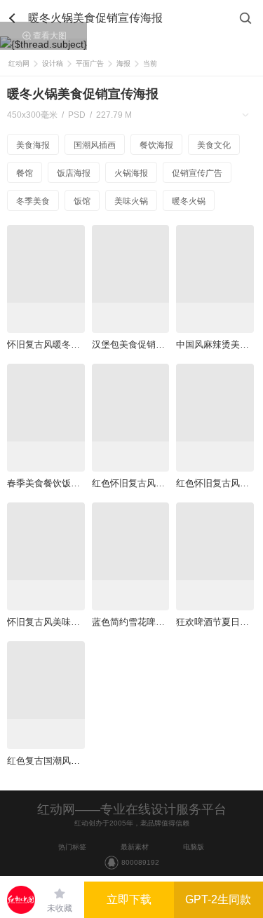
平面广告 (90, 63)
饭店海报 (73, 173)
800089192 (140, 862)
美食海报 (33, 145)
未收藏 (59, 908)
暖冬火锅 (188, 201)
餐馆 (24, 173)
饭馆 (82, 201)
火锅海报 (131, 173)
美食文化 (214, 145)
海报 (123, 63)
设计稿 (52, 63)
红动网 (18, 63)
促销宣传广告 (197, 173)
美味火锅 (131, 201)
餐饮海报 (156, 145)
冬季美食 (33, 201)
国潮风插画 (95, 145)
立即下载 (129, 899)
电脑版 (193, 847)
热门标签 (72, 847)
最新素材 (135, 847)
